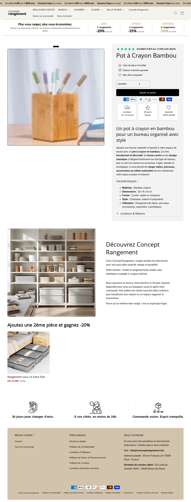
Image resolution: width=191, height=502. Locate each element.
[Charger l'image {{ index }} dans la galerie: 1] (56, 97)
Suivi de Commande (24, 447)
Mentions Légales (77, 441)
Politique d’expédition (112, 493)
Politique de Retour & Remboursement (87, 457)
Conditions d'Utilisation (80, 452)
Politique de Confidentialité (81, 447)
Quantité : (122, 83)
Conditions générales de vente (147, 493)
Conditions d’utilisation (95, 493)
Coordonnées (128, 493)
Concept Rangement (31, 493)
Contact (18, 441)
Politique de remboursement (74, 493)
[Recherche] (175, 13)
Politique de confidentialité (51, 493)
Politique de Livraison (79, 463)
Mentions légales (167, 493)
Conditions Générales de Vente (84, 468)
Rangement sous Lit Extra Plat (26, 377)
